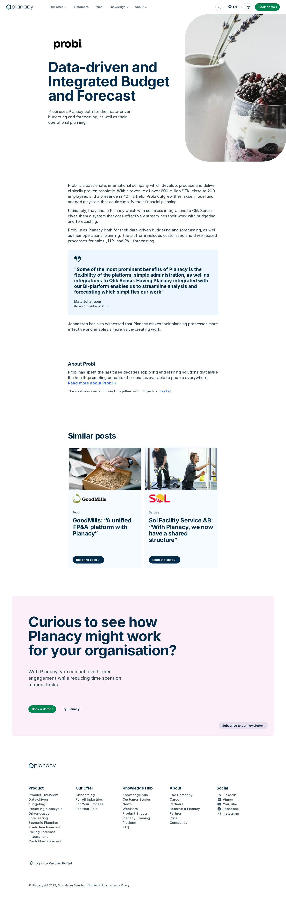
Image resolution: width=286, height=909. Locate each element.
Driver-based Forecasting (39, 815)
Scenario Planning (43, 823)
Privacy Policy (120, 885)
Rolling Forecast (42, 832)
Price (99, 7)
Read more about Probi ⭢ (92, 383)
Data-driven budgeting (38, 801)
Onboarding (85, 795)
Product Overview (43, 795)
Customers (81, 7)
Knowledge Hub (138, 788)
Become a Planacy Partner (185, 811)
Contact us (179, 823)
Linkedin (229, 795)
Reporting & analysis (45, 809)
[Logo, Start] (19, 7)
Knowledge (117, 7)
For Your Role (86, 809)
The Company (181, 795)
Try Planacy (71, 709)
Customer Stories (137, 799)
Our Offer (84, 788)
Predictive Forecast (44, 827)
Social (222, 788)
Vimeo (228, 799)
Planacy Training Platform (136, 820)
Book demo (266, 7)
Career (175, 799)
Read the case (86, 560)
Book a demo (41, 709)
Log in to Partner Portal (53, 863)
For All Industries (89, 799)
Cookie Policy (97, 885)
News (127, 804)
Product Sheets (135, 813)
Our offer (56, 7)
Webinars (130, 809)
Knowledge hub (135, 795)
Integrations (38, 837)
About (139, 7)
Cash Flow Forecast (45, 841)
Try (247, 7)
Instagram (231, 813)
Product (36, 788)
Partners (176, 804)
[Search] (219, 7)
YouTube (230, 804)
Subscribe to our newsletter (242, 725)
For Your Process (89, 804)
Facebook (231, 809)
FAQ (126, 827)
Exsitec (165, 391)
